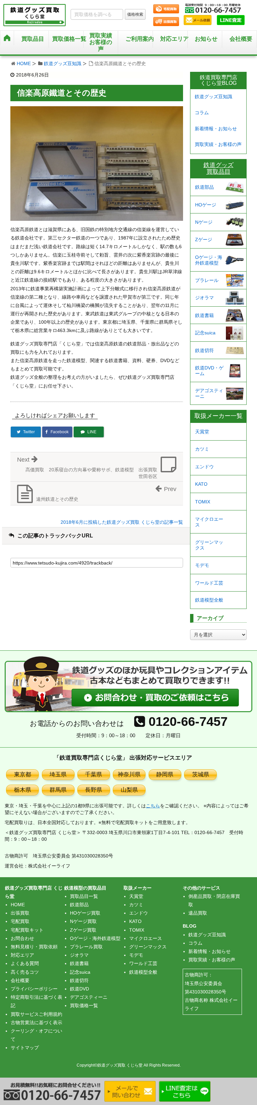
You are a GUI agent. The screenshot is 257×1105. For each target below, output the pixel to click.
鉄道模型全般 (209, 600)
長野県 (93, 790)
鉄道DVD (79, 988)
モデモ (202, 565)
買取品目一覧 (84, 896)
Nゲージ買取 (83, 921)
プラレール (207, 280)
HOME (24, 63)
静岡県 (164, 774)
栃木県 (22, 790)
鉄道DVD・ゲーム (209, 370)
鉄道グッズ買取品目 (218, 168)
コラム (202, 112)
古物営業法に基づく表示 (36, 1022)
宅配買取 (20, 921)
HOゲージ (205, 204)
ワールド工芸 (209, 583)
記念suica (205, 332)
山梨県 (129, 790)
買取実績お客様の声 (100, 42)
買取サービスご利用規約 (36, 1014)
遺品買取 (197, 913)
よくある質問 (25, 963)
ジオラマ (204, 297)
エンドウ (204, 466)
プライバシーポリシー (34, 988)
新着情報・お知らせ (216, 128)
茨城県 (200, 774)
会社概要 (241, 39)
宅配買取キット (27, 930)
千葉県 (93, 774)
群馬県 (58, 790)
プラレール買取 (86, 946)
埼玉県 (58, 774)
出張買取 (20, 913)
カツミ (202, 449)
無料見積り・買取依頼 (34, 946)
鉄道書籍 (204, 315)
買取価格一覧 (84, 1005)
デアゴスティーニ (209, 393)
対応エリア (174, 39)
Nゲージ (203, 222)
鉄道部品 (204, 187)
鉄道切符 (204, 350)
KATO (201, 484)
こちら (153, 805)
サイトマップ (25, 1047)
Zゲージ (203, 239)
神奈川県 (129, 774)
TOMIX (202, 501)
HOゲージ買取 (85, 913)
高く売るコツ (25, 972)
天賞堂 (202, 431)
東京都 (22, 774)
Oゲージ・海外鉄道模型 (208, 260)
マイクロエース (209, 521)
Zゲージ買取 (83, 930)
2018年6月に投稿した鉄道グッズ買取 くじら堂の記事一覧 (122, 522)
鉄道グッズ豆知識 (62, 63)
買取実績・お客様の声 (218, 144)
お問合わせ (22, 938)
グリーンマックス (209, 544)
